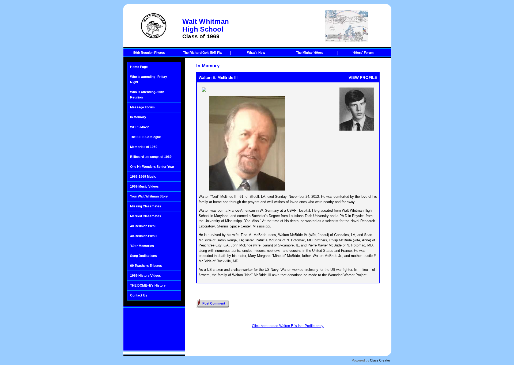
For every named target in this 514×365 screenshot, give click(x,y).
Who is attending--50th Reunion (147, 94)
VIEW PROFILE (363, 77)
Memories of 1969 (143, 147)
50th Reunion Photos (149, 53)
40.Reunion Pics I (143, 226)
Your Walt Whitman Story (149, 196)
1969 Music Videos (144, 186)
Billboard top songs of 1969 (151, 157)
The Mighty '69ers (309, 53)
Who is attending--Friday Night (148, 79)
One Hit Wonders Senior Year (152, 167)
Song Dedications (143, 256)
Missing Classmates (145, 206)
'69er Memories (142, 246)
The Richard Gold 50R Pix (202, 53)
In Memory (138, 117)
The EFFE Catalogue (145, 137)
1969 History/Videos (145, 275)
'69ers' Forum (363, 53)
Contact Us (138, 295)
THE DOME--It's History (148, 285)
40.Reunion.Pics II (143, 236)
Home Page (139, 67)
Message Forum (142, 107)
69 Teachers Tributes (146, 266)
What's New (256, 53)
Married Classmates (145, 216)
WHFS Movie (139, 127)
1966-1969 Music (143, 176)
